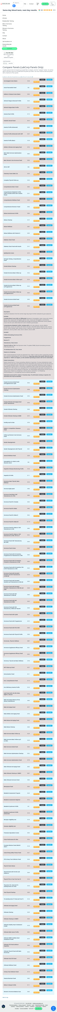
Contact (31, 3)
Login (52, 4)
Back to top (5, 997)
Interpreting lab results (7, 45)
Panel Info (49, 79)
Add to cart (36, 81)
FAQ (25, 3)
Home (4, 15)
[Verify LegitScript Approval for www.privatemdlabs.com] (3, 1006)
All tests (5, 18)
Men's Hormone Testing (7, 24)
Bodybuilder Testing (8, 21)
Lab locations (6, 41)
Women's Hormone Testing (8, 29)
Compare (42, 79)
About (4, 38)
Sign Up (38, 4)
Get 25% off (45, 3)
